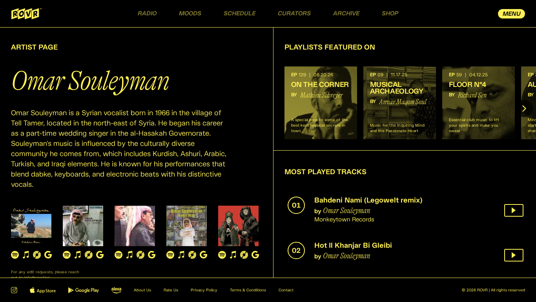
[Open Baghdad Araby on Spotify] (222, 254)
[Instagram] (14, 290)
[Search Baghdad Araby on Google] (255, 254)
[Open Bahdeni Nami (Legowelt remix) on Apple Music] (26, 254)
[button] (320, 102)
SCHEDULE (239, 14)
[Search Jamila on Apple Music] (181, 254)
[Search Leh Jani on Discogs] (140, 254)
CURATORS (294, 14)
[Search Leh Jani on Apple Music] (129, 254)
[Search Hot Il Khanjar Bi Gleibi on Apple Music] (78, 254)
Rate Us (171, 290)
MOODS (190, 14)
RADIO (147, 14)
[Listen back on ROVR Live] (513, 210)
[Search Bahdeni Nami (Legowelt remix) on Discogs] (37, 254)
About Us (142, 290)
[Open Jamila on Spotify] (170, 254)
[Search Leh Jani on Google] (151, 254)
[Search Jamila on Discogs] (192, 254)
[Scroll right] (524, 108)
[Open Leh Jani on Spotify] (118, 254)
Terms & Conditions (248, 290)
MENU (512, 14)
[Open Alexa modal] (116, 290)
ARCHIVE (346, 14)
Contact (286, 290)
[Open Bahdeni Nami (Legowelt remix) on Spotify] (15, 254)
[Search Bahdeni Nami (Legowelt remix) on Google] (48, 254)
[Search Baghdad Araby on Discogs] (244, 254)
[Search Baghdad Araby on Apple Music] (233, 254)
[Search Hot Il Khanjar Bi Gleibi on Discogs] (89, 254)
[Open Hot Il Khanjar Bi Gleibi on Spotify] (67, 254)
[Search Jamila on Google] (203, 254)
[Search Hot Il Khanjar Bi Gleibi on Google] (100, 254)
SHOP (390, 14)
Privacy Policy (204, 290)
